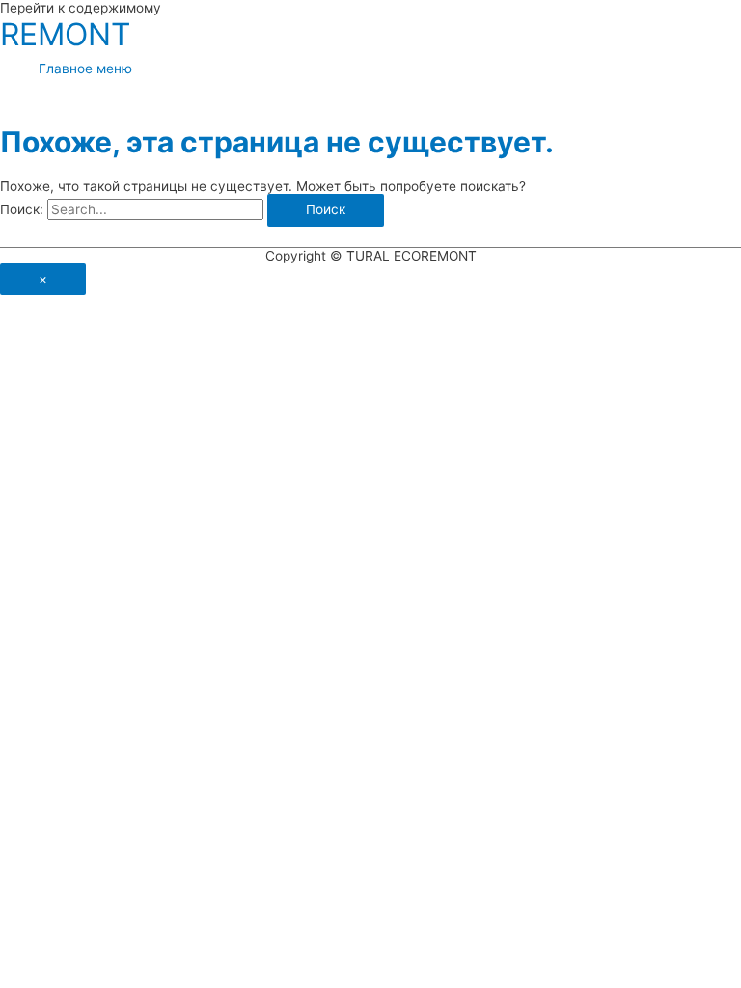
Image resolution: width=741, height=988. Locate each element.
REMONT (65, 34)
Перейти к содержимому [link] (80, 7)
